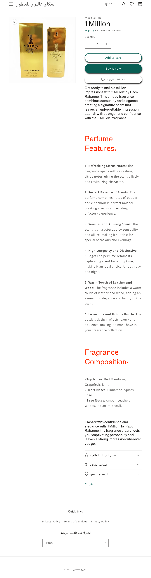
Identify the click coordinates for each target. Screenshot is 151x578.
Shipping (90, 30)
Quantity (90, 36)
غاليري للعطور (80, 569)
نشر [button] (91, 484)
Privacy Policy (51, 521)
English (107, 4)
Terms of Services (75, 521)
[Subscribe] (104, 543)
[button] (11, 4)
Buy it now (113, 68)
